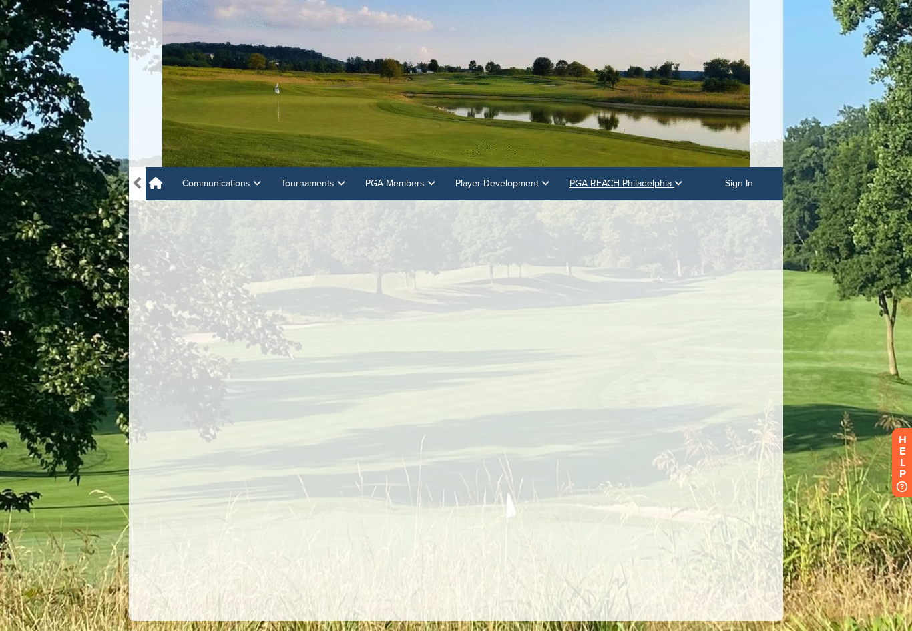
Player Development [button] (498, 183)
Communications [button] (217, 183)
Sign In (739, 183)
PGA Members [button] (396, 183)
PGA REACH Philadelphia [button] (621, 183)
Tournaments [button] (309, 183)
